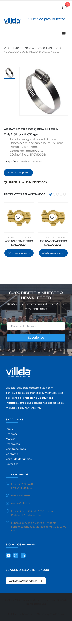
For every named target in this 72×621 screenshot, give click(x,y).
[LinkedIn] (23, 555)
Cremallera (36, 161)
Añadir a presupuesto (18, 172)
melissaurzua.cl (38, 604)
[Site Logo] (12, 21)
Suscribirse (36, 337)
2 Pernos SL (12, 238)
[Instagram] (15, 555)
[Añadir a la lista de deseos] (18, 217)
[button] (64, 33)
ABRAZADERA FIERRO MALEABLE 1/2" (53, 242)
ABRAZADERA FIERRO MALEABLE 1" (19, 242)
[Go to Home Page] (5, 48)
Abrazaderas (23, 161)
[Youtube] (8, 555)
